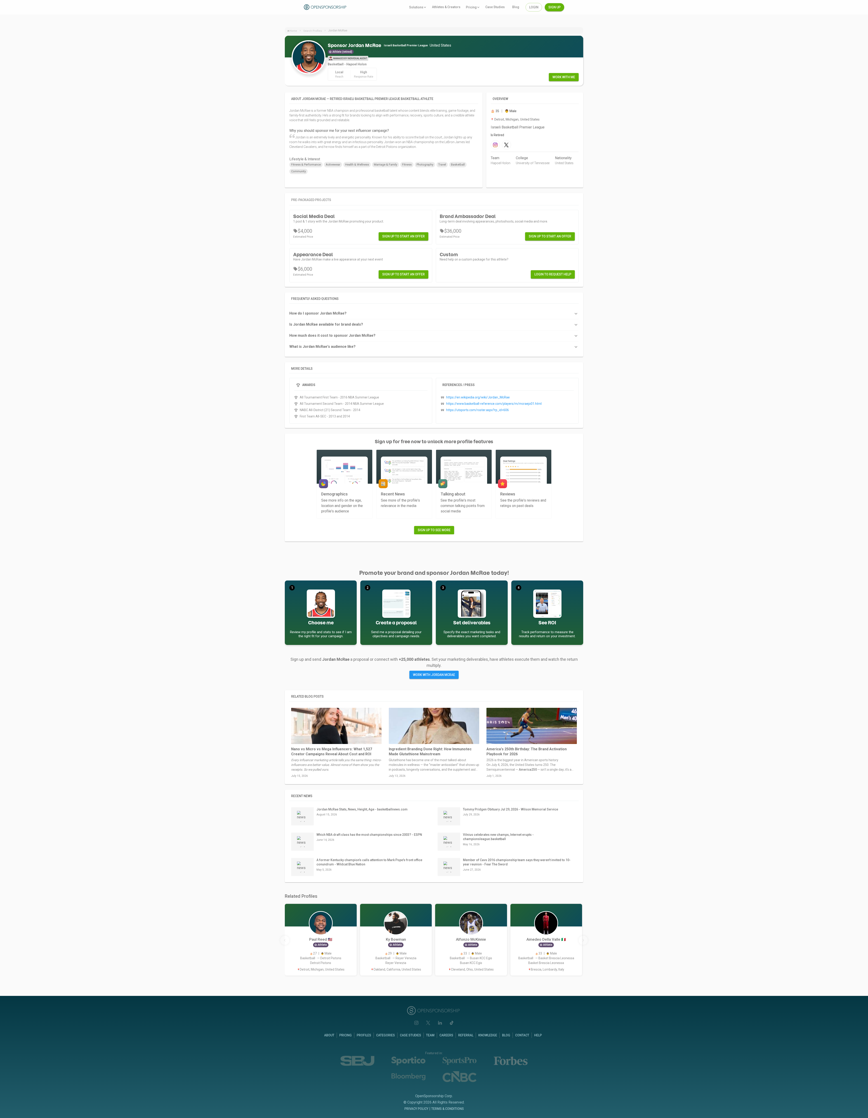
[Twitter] (428, 1023)
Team (495, 158)
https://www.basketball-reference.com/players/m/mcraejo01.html (494, 403)
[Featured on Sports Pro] (459, 1061)
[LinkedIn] (440, 1023)
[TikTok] (452, 1023)
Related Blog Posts (307, 696)
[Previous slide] (284, 940)
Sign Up (554, 7)
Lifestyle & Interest (304, 159)
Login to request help (552, 274)
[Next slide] (583, 940)
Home (293, 30)
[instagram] (495, 144)
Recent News (301, 796)
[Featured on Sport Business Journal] (357, 1061)
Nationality (563, 158)
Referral (465, 1035)
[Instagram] (416, 1023)
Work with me (563, 77)
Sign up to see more (434, 530)
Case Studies (410, 1035)
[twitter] (506, 144)
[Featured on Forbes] (511, 1060)
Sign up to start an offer (403, 236)
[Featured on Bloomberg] (408, 1076)
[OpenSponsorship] (326, 7)
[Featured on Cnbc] (459, 1076)
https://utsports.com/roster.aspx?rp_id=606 (477, 410)
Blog (506, 1035)
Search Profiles (312, 30)
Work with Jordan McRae (434, 675)
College (522, 158)
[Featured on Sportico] (408, 1060)
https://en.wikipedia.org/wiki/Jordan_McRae (478, 397)
